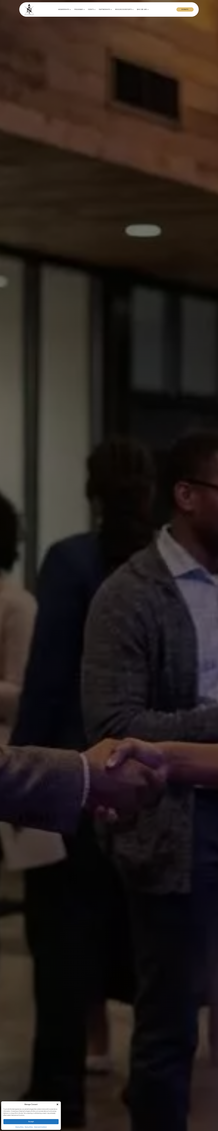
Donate (185, 9)
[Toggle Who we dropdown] (148, 9)
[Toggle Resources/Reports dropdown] (133, 9)
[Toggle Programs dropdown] (84, 9)
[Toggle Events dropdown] (94, 9)
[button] (57, 1104)
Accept (31, 1121)
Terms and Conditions (40, 1127)
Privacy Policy (19, 1127)
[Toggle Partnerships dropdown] (111, 9)
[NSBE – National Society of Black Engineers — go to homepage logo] (29, 9)
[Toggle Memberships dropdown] (70, 9)
